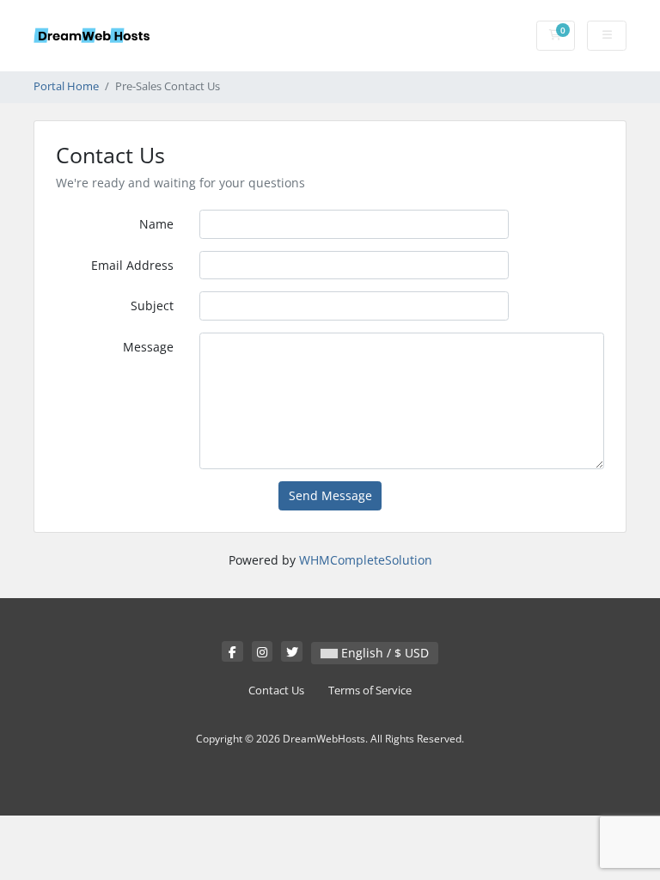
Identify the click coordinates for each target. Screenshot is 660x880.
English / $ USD (383, 653)
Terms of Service (370, 690)
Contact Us (276, 690)
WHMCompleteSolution (365, 560)
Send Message (330, 495)
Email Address (132, 265)
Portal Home (66, 86)
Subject (152, 305)
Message (148, 347)
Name (156, 224)
